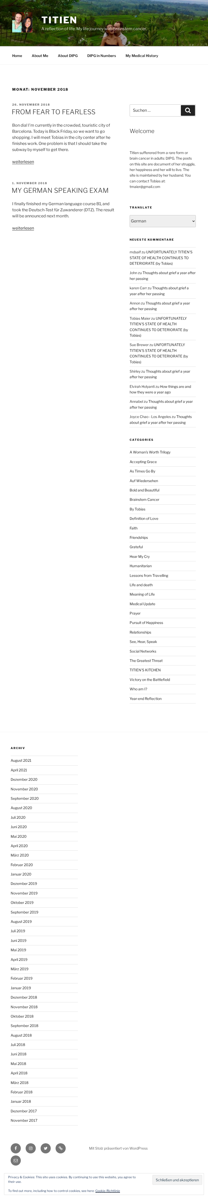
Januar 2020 (21, 874)
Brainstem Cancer (144, 499)
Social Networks (143, 651)
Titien (59, 20)
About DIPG (68, 55)
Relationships (140, 632)
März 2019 (19, 969)
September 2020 (25, 798)
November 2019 (24, 893)
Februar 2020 (22, 865)
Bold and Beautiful (144, 490)
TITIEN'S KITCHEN (145, 670)
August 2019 (21, 921)
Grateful (136, 547)
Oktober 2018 (22, 1016)
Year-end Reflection (146, 698)
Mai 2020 (19, 836)
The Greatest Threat (146, 660)
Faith (133, 528)
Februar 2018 (21, 1092)
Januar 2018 (21, 1101)
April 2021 (19, 770)
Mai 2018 (18, 1063)
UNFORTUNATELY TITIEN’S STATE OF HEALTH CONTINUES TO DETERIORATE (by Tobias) (161, 257)
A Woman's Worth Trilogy (150, 452)
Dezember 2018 (24, 997)
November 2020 (24, 789)
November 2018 (24, 1007)
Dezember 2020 (24, 779)
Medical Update (142, 604)
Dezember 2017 (24, 1111)
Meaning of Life (142, 594)
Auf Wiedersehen (144, 481)
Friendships (139, 537)
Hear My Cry (140, 556)
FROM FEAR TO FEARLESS (53, 112)
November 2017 (24, 1120)
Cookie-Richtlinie (107, 1191)
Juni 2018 (18, 1054)
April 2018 (19, 1073)
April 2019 (19, 959)
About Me (40, 55)
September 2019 (24, 912)
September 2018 (24, 1025)
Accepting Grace (143, 462)
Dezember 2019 (24, 883)
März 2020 (20, 855)
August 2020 (21, 808)
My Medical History (142, 55)
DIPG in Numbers (101, 55)
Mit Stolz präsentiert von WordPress (118, 1148)
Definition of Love (144, 518)
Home (17, 55)
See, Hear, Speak (143, 641)
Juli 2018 (18, 1044)
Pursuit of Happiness (146, 622)
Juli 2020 (18, 817)
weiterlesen (23, 161)
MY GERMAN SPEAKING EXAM (60, 190)
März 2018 (19, 1082)
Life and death (141, 585)
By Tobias (137, 509)
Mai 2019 (18, 950)
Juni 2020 (19, 827)
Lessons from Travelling (149, 575)
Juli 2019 (18, 931)
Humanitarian (141, 566)
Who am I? (138, 689)
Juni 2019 (18, 940)
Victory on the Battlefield (150, 679)
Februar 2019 (21, 978)
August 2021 (21, 760)
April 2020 (19, 846)
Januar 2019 (21, 988)
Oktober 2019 (22, 902)
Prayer (135, 613)
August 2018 (21, 1035)
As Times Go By (142, 471)
